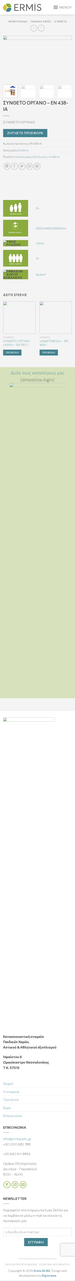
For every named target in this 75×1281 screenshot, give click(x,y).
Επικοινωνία (12, 1116)
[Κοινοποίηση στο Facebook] (14, 166)
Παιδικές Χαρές (41, 21)
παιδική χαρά (23, 156)
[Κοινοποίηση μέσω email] (29, 166)
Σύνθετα (60, 21)
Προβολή (12, 352)
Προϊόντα (11, 1099)
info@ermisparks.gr (17, 1139)
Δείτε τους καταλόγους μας (38, 372)
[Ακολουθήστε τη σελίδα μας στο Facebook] (7, 1184)
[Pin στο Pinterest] (37, 166)
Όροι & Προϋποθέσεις (21, 1264)
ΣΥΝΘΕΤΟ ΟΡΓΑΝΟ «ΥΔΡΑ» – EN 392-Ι (16, 342)
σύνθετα (54, 156)
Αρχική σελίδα (17, 21)
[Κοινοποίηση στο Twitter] (22, 166)
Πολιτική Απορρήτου (54, 1264)
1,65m (40, 243)
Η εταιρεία (11, 1092)
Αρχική (8, 1083)
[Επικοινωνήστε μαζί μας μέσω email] (23, 1184)
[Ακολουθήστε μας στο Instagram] (14, 1184)
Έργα (7, 1108)
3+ (37, 208)
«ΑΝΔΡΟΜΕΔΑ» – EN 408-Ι (54, 342)
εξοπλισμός (40, 156)
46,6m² (41, 274)
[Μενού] (62, 7)
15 (37, 258)
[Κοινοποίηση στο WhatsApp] (7, 166)
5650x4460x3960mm (51, 228)
